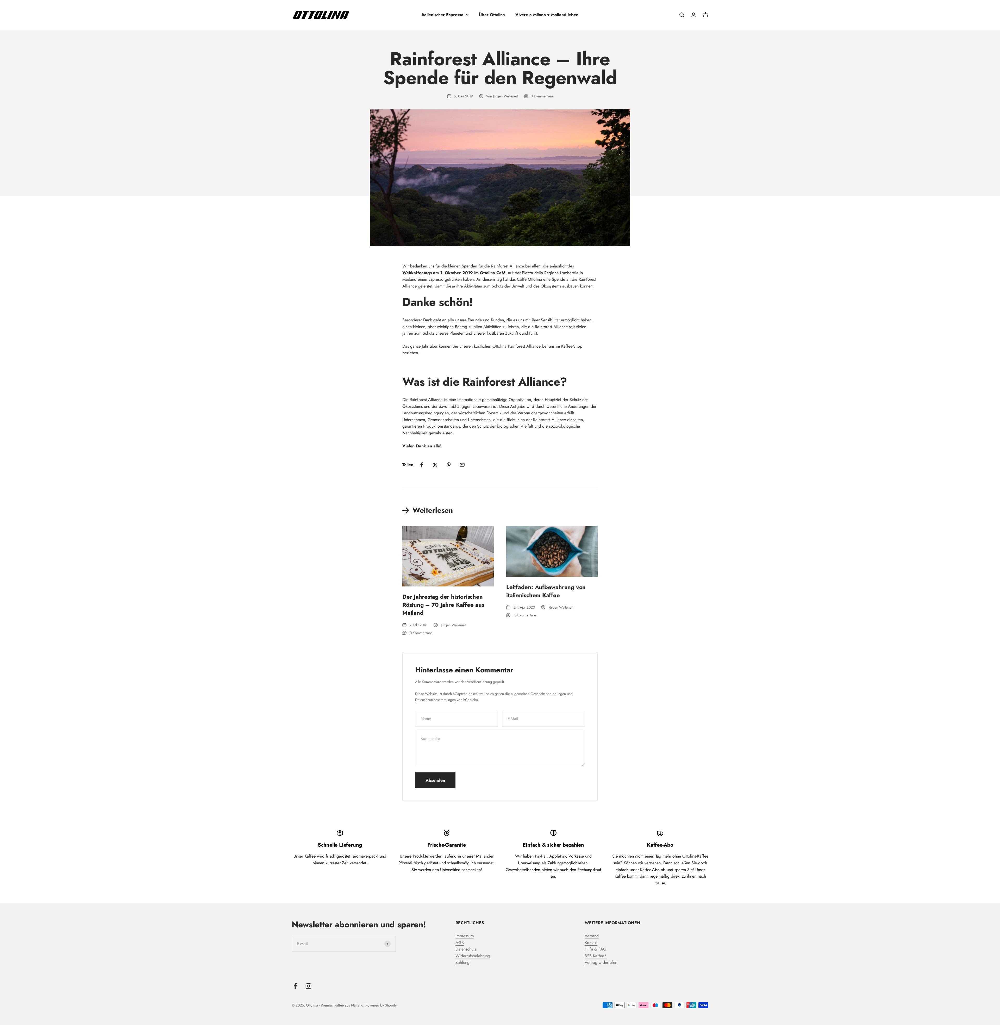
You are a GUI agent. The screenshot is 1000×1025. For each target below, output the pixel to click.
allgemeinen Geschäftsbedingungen (538, 693)
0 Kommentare (542, 96)
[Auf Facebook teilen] (421, 465)
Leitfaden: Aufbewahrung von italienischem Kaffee (546, 591)
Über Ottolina (492, 15)
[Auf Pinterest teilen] (448, 465)
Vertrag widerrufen (601, 962)
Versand (592, 936)
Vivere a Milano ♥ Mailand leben (546, 15)
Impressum (464, 936)
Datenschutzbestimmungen (435, 699)
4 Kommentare (525, 615)
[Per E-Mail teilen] (462, 465)
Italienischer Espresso (442, 15)
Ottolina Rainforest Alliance (516, 346)
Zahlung (462, 962)
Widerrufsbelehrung (472, 956)
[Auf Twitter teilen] (435, 465)
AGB (459, 943)
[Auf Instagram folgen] (308, 986)
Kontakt (591, 943)
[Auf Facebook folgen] (295, 986)
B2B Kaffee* (596, 956)
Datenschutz (465, 949)
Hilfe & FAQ (596, 949)
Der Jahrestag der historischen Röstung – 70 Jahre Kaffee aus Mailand (443, 604)
